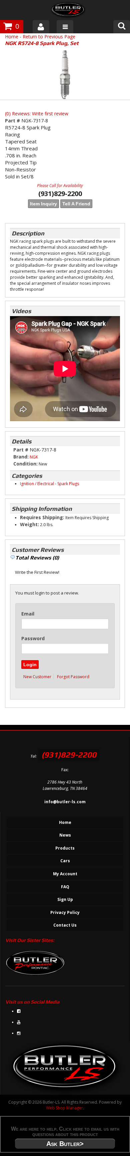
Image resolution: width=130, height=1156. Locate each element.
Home (11, 36)
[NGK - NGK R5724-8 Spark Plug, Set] (65, 75)
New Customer (37, 677)
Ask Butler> (65, 1143)
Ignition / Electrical (37, 483)
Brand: (21, 456)
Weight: (29, 524)
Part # (13, 120)
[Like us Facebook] (18, 1011)
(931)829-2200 (68, 754)
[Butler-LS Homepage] (68, 11)
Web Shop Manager (64, 1108)
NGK (34, 457)
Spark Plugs (68, 483)
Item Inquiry (43, 203)
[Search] (121, 26)
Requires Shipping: (42, 517)
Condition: (25, 463)
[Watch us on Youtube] (18, 1022)
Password (33, 638)
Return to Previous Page (49, 36)
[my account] (41, 26)
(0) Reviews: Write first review (36, 113)
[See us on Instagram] (18, 1033)
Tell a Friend (76, 203)
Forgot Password (73, 677)
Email (27, 614)
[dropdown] (65, 26)
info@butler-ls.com (65, 802)
